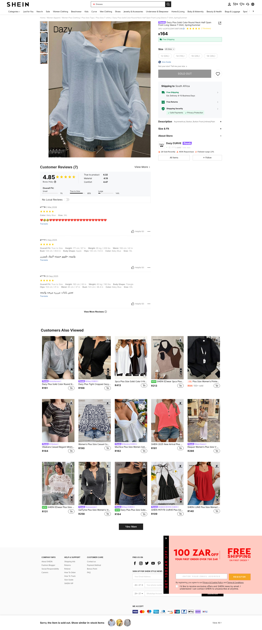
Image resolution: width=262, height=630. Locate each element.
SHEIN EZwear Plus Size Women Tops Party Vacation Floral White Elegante (58, 507)
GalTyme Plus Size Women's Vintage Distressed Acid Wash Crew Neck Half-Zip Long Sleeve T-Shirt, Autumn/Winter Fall (94, 510)
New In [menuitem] (40, 11)
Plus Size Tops (88, 18)
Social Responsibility (50, 569)
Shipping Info (69, 562)
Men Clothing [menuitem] (106, 11)
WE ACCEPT (138, 606)
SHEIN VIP (68, 583)
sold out (185, 73)
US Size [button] (168, 49)
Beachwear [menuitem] (76, 11)
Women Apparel (53, 18)
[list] (157, 563)
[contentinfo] (178, 611)
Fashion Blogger (48, 565)
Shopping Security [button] (174, 109)
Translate (44, 224)
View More (131, 526)
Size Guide (68, 580)
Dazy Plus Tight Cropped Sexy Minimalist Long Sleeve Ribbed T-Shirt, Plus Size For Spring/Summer (94, 384)
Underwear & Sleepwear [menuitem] (157, 11)
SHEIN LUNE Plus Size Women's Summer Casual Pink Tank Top (204, 507)
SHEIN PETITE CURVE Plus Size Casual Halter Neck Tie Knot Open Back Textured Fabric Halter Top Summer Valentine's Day (167, 510)
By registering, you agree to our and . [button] (210, 582)
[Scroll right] (253, 11)
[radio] (165, 56)
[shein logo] (18, 4)
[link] (235, 4)
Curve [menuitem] (94, 11)
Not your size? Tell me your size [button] (172, 66)
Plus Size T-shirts (103, 18)
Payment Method (94, 565)
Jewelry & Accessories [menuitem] (133, 11)
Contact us (91, 562)
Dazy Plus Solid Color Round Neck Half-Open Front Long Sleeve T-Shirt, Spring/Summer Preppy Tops (58, 384)
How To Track (70, 576)
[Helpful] (132, 231)
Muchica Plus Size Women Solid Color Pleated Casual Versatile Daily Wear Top (131, 447)
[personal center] (229, 4)
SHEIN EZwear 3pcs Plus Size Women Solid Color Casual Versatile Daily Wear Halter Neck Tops (168, 381)
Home (42, 18)
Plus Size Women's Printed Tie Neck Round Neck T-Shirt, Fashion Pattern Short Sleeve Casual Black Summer (204, 381)
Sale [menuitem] (48, 11)
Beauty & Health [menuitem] (214, 11)
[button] (247, 4)
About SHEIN (47, 562)
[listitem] (58, 365)
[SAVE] (218, 74)
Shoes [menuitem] (118, 11)
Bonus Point (92, 569)
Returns (67, 565)
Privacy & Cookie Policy (213, 582)
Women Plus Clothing (71, 18)
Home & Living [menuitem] (178, 11)
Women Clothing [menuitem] (60, 11)
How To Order (70, 572)
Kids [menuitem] (86, 11)
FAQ (89, 572)
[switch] (66, 199)
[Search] (168, 4)
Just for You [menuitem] (28, 11)
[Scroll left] (250, 11)
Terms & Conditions (235, 582)
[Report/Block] (149, 231)
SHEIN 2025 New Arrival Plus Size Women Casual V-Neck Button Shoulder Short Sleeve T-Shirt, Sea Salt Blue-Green (167, 444)
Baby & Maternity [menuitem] (196, 11)
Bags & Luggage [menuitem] (232, 11)
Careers (45, 572)
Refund (67, 569)
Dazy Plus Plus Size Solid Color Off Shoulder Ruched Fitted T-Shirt (131, 510)
